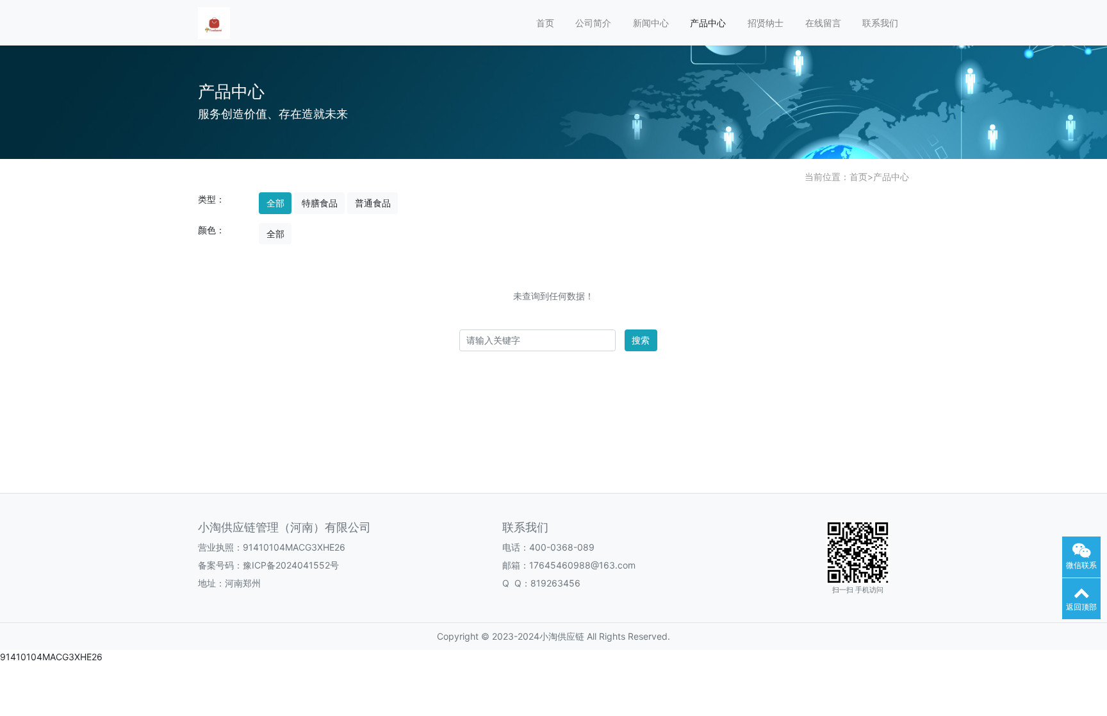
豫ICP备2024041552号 (291, 565)
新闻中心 (651, 22)
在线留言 (823, 22)
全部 (275, 202)
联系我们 (880, 22)
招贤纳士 (765, 22)
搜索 (641, 340)
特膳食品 (320, 202)
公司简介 (593, 22)
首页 (545, 22)
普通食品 (373, 202)
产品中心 (708, 22)
